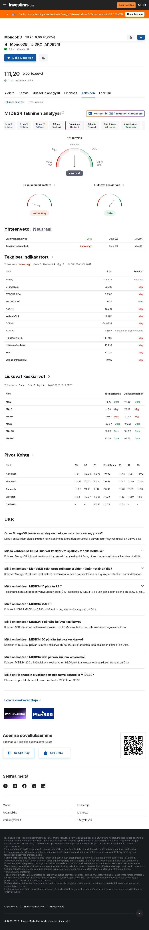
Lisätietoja (83, 805)
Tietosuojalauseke (34, 906)
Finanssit (70, 93)
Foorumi (105, 93)
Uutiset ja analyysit (46, 93)
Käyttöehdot (11, 906)
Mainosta (82, 812)
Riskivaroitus (56, 906)
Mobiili (7, 805)
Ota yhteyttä (84, 820)
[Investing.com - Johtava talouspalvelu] (21, 5)
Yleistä (9, 93)
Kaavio (24, 93)
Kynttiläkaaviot (36, 102)
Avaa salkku (10, 812)
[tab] (8, 125)
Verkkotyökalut (12, 820)
